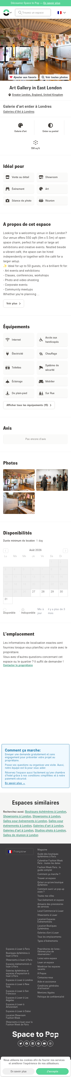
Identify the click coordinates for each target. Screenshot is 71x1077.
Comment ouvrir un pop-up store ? (50, 890)
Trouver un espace (46, 878)
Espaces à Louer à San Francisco (17, 992)
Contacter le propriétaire (18, 665)
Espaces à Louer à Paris (18, 949)
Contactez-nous (45, 977)
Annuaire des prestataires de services (50, 905)
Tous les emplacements (49, 936)
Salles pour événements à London (25, 821)
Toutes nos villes (45, 895)
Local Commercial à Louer (50, 911)
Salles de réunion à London (20, 835)
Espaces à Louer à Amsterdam (15, 1005)
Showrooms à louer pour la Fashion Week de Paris (19, 1023)
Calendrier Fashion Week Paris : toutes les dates (50, 861)
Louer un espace (45, 962)
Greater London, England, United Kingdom (37, 94)
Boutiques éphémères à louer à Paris (18, 954)
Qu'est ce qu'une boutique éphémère (50, 883)
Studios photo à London (50, 830)
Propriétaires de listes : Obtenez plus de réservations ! (49, 951)
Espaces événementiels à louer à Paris (18, 965)
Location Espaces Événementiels (46, 920)
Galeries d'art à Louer (48, 932)
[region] (35, 711)
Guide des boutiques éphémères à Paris (47, 855)
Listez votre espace (47, 958)
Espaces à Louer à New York (17, 985)
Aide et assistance (46, 981)
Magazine (42, 849)
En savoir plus (18, 1071)
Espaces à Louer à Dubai (18, 1011)
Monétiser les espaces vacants (48, 967)
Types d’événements (47, 941)
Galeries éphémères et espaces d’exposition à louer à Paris (17, 973)
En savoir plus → (15, 783)
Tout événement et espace (50, 900)
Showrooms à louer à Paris (19, 960)
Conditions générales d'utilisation (48, 986)
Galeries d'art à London (48, 825)
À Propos (41, 973)
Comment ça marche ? (48, 874)
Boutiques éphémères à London (45, 811)
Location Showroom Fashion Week (16, 1016)
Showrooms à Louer (47, 915)
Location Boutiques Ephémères (47, 927)
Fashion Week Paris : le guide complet (49, 868)
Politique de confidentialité (50, 996)
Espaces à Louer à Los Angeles (17, 998)
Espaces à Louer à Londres (19, 980)
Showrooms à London (17, 816)
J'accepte (52, 1071)
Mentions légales (46, 992)
